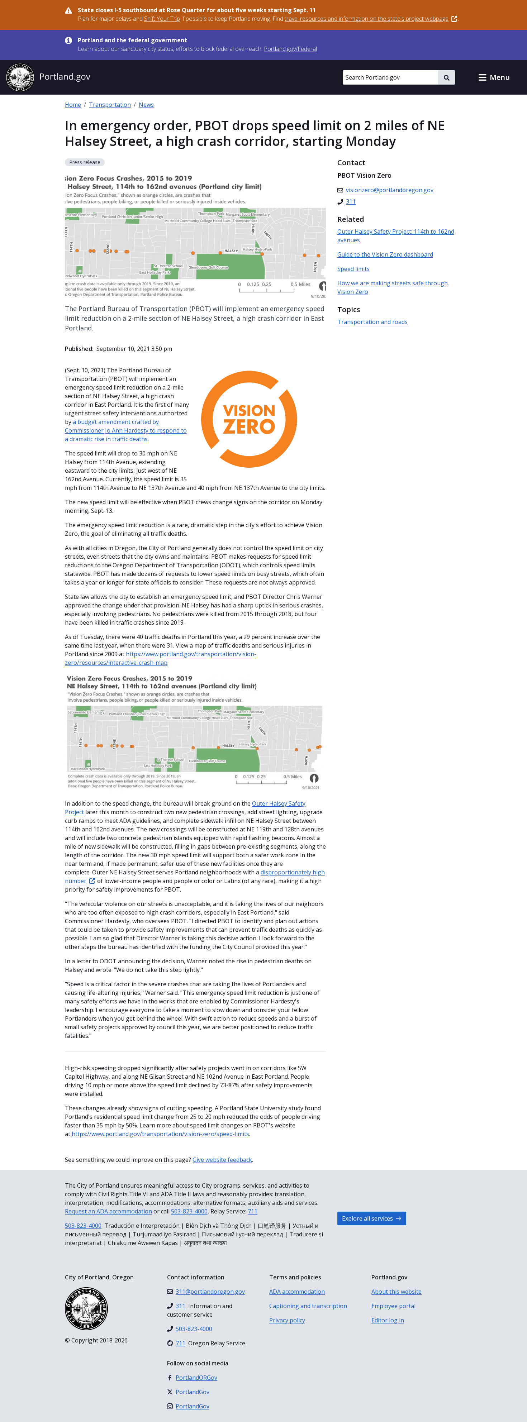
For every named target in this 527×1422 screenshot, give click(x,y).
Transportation (110, 105)
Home (73, 105)
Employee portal (393, 1306)
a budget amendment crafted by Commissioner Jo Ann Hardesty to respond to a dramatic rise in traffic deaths (126, 430)
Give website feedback (222, 1160)
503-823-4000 (189, 1211)
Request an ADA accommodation (108, 1211)
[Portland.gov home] (48, 77)
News (146, 105)
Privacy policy (287, 1320)
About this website (396, 1291)
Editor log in (387, 1320)
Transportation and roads (372, 322)
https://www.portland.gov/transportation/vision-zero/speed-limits (160, 1134)
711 (252, 1211)
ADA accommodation (297, 1291)
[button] (494, 77)
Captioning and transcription (308, 1306)
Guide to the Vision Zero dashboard (385, 254)
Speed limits (353, 269)
